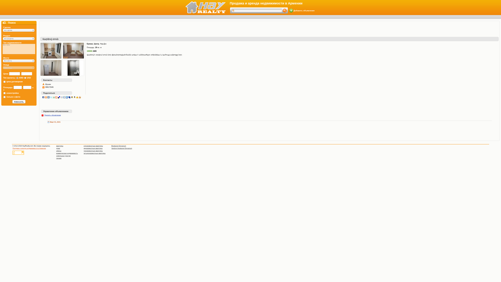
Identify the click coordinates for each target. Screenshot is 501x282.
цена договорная (14, 81)
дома (58, 148)
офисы (58, 151)
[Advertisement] (269, 28)
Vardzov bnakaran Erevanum (121, 148)
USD (29, 78)
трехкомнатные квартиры (93, 151)
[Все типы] (19, 45)
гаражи (58, 158)
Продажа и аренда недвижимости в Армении (29, 148)
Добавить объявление (304, 11)
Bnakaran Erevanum (118, 146)
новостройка (12, 93)
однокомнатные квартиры (93, 146)
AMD (21, 78)
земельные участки (63, 156)
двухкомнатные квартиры (93, 148)
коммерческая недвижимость (67, 153)
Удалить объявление (52, 115)
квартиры (59, 146)
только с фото (13, 97)
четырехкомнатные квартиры (95, 153)
